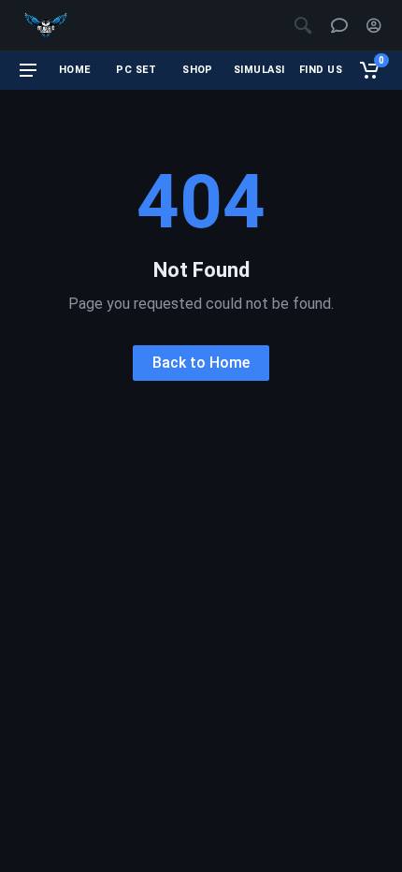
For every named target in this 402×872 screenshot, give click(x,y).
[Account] (374, 25)
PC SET (136, 70)
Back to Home (201, 362)
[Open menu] (28, 70)
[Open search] (303, 25)
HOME (75, 70)
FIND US (320, 70)
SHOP (197, 70)
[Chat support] (339, 25)
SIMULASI (259, 70)
